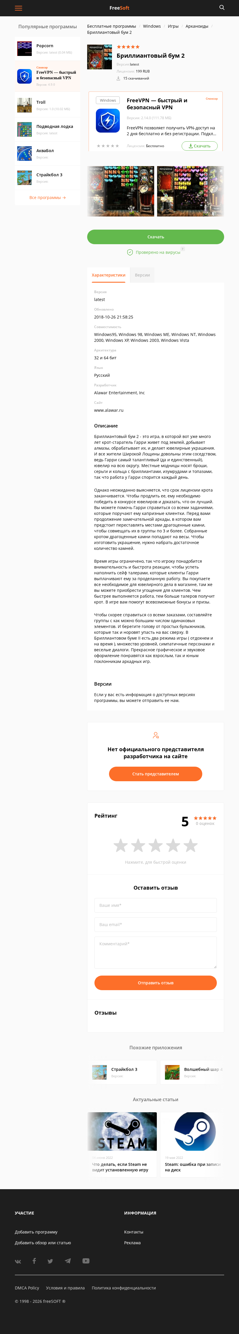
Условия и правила (65, 1288)
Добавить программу (36, 1232)
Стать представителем (155, 774)
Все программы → (47, 197)
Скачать (155, 237)
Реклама (132, 1242)
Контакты (133, 1232)
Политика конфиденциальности (124, 1288)
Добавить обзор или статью (43, 1242)
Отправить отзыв (155, 982)
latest (128, 64)
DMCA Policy (27, 1288)
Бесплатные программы (111, 26)
